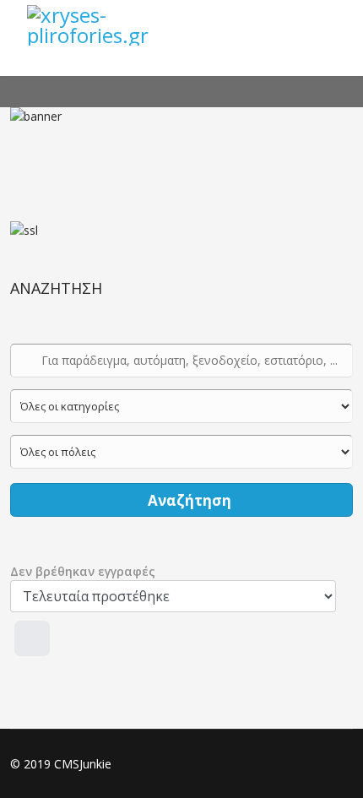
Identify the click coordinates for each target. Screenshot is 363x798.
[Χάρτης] (32, 638)
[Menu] (329, 25)
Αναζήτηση (187, 500)
